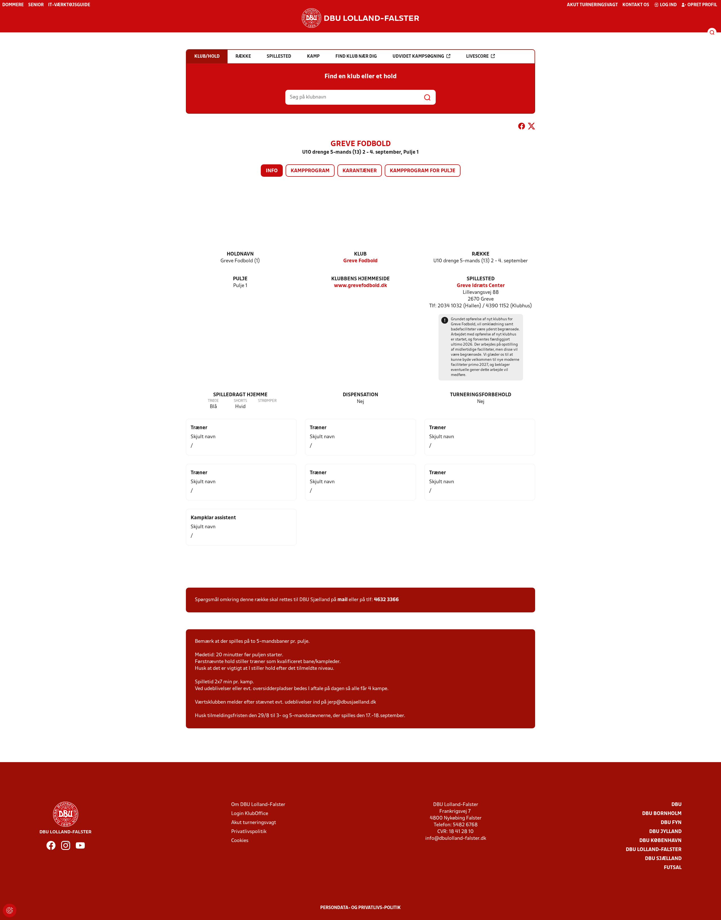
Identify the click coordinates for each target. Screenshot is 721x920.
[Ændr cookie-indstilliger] (9, 910)
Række (480, 254)
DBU (676, 804)
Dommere (13, 5)
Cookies (239, 840)
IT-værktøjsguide (69, 5)
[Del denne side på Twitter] (531, 127)
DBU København (660, 840)
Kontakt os (635, 5)
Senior (36, 5)
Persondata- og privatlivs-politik (360, 908)
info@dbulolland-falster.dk (455, 838)
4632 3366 (386, 599)
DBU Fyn (671, 822)
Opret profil (702, 5)
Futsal (673, 867)
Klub (360, 254)
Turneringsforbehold (480, 395)
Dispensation (360, 395)
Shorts (240, 401)
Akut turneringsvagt (592, 5)
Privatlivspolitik (248, 831)
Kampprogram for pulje (422, 171)
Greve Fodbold (360, 261)
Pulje (240, 279)
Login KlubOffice (249, 813)
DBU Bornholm (662, 813)
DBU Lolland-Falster (654, 849)
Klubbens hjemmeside (360, 279)
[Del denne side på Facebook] (521, 127)
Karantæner (359, 171)
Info (272, 171)
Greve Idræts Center (481, 285)
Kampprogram (310, 171)
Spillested (481, 279)
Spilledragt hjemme (240, 395)
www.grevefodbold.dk (360, 285)
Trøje (213, 401)
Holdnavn (240, 254)
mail (342, 599)
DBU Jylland (665, 831)
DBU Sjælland (663, 858)
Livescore (477, 57)
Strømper (267, 401)
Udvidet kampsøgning (418, 57)
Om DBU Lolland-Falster (258, 804)
